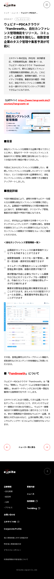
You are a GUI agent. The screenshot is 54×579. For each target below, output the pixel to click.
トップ (6, 13)
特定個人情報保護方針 (12, 544)
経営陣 (8, 497)
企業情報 (7, 486)
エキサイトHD (10, 521)
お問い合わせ (9, 514)
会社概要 (9, 491)
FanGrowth (17, 373)
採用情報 (30, 501)
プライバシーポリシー (12, 550)
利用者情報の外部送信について (16, 559)
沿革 (7, 502)
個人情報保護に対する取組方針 (16, 538)
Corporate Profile (12, 529)
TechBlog (32, 508)
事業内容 (30, 486)
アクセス (9, 507)
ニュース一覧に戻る (27, 447)
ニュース (15, 13)
